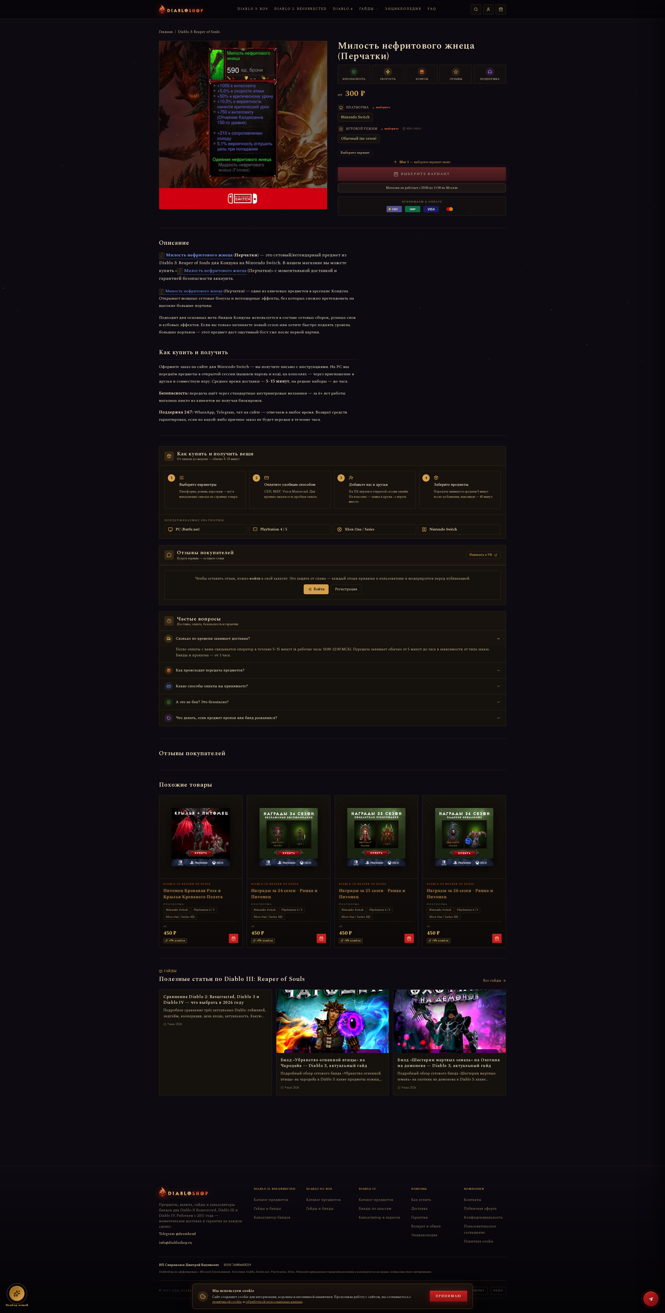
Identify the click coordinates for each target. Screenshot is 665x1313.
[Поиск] (476, 9)
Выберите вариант (425, 174)
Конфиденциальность (483, 1217)
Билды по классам (375, 1208)
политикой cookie (227, 1301)
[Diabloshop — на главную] (181, 9)
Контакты (472, 1199)
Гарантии (419, 1217)
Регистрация (346, 589)
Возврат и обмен (426, 1226)
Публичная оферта (480, 1208)
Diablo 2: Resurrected (300, 9)
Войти (319, 589)
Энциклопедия (403, 9)
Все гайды (492, 980)
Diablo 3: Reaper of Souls (199, 32)
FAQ (432, 9)
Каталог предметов (271, 1199)
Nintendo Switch (355, 117)
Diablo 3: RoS (252, 9)
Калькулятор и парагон (379, 1217)
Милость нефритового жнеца (199, 254)
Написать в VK (480, 554)
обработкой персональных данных (273, 1301)
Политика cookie (478, 1241)
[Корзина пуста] (501, 9)
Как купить (421, 1199)
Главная (166, 32)
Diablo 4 (343, 9)
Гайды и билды (267, 1208)
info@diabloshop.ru (175, 1242)
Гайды (366, 9)
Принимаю (448, 1296)
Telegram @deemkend (177, 1234)
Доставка (419, 1208)
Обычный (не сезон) (358, 138)
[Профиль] (488, 9)
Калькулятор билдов (272, 1217)
